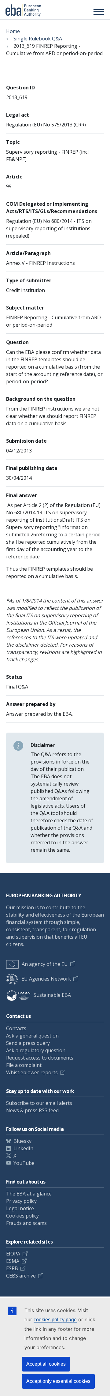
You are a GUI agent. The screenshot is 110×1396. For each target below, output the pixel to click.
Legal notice (20, 1208)
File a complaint (24, 1065)
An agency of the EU (45, 964)
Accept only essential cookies (58, 1381)
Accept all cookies (46, 1364)
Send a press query (28, 1043)
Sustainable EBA (52, 995)
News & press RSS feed (32, 1110)
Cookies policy (22, 1215)
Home (13, 31)
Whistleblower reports (32, 1072)
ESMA (12, 1261)
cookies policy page (55, 1319)
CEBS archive (21, 1275)
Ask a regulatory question (35, 1050)
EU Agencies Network (46, 978)
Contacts (16, 1028)
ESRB (12, 1268)
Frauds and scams (26, 1223)
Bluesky (22, 1141)
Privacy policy (21, 1201)
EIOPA (13, 1253)
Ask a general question (32, 1035)
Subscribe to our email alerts (39, 1103)
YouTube (24, 1163)
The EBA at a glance (29, 1193)
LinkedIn (23, 1148)
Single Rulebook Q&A (37, 38)
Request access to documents (39, 1057)
